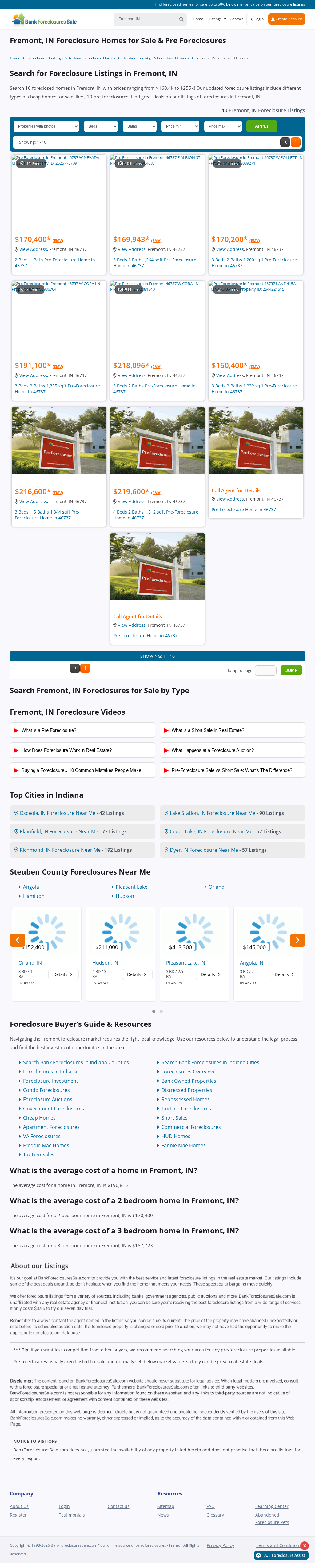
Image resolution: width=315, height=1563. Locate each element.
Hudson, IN (105, 962)
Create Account (288, 19)
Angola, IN (251, 962)
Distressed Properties (186, 1090)
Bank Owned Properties (188, 1080)
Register (18, 1515)
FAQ (210, 1506)
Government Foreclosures (53, 1108)
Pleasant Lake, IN (185, 962)
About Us (19, 1506)
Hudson (125, 896)
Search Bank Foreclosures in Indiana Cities (210, 1062)
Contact (236, 19)
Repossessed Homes (185, 1099)
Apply (262, 126)
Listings (215, 19)
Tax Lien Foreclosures (186, 1108)
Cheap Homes (39, 1117)
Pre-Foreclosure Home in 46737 (244, 509)
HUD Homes (175, 1136)
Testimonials (72, 1515)
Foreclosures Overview (187, 1071)
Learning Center (272, 1506)
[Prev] (285, 142)
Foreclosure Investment (50, 1080)
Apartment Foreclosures (51, 1127)
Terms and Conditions (278, 1545)
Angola (31, 886)
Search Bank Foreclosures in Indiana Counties (76, 1062)
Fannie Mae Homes (183, 1145)
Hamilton (34, 896)
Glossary (215, 1515)
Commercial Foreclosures (191, 1127)
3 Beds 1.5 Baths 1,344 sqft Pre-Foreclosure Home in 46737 (47, 515)
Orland (217, 886)
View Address (33, 249)
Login (258, 19)
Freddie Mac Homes (46, 1145)
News (163, 1515)
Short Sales (174, 1117)
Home (198, 19)
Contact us (119, 1506)
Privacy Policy (220, 1545)
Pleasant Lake (131, 886)
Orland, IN (30, 962)
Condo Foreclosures (46, 1090)
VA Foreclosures (42, 1136)
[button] (154, 1011)
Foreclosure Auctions (47, 1099)
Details (61, 974)
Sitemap (166, 1506)
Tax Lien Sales (38, 1154)
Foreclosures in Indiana (50, 1071)
